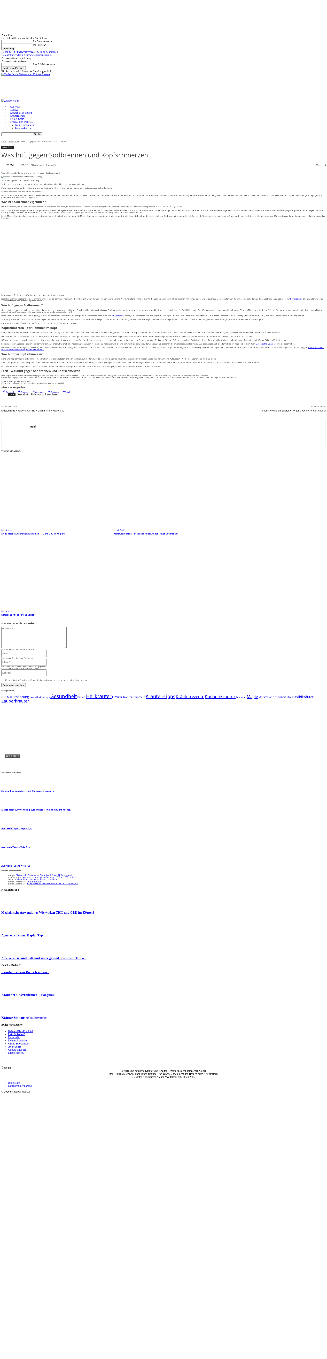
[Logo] (10, 100)
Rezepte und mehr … (21, 121)
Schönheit (279, 697)
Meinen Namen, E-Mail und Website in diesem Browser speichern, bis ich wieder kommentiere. (46, 680)
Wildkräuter (304, 696)
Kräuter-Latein (23, 128)
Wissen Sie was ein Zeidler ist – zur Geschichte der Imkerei (292, 410)
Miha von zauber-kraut (15, 766)
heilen (81, 697)
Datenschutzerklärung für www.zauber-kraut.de (27, 55)
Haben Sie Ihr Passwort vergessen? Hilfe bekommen (29, 51)
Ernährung (20, 696)
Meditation (265, 697)
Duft (9, 697)
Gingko (14, 109)
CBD (3, 697)
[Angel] (3, 164)
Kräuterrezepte (190, 696)
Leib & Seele (17, 118)
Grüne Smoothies (24, 125)
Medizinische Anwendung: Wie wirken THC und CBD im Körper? (33, 533)
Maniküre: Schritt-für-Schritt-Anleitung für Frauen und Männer (146, 533)
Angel (12, 164)
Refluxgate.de (296, 298)
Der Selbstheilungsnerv (266, 343)
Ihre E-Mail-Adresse (44, 64)
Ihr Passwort (39, 44)
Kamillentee (118, 315)
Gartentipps (43, 697)
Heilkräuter (36, 394)
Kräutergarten (17, 115)
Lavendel (241, 697)
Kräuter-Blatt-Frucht (21, 112)
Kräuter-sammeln (133, 697)
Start (3, 141)
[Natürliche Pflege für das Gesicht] (56, 574)
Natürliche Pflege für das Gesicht (18, 615)
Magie (252, 696)
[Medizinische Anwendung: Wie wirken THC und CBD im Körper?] (56, 492)
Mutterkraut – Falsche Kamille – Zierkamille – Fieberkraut (33, 410)
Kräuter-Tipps (51, 394)
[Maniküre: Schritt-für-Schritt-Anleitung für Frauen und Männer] (168, 492)
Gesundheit (23, 394)
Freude (32, 697)
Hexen (117, 697)
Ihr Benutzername (42, 41)
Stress (290, 697)
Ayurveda (15, 106)
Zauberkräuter (15, 701)
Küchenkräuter (220, 696)
